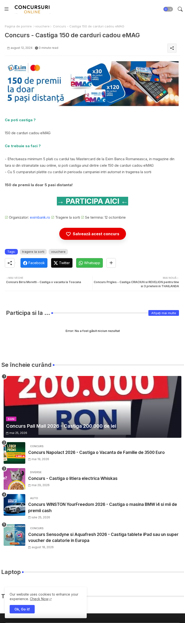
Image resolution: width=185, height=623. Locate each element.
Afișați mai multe (163, 313)
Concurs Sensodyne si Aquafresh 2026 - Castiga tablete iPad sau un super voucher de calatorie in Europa (103, 537)
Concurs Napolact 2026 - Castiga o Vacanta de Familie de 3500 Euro (96, 452)
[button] (168, 9)
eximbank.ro (40, 217)
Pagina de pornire (18, 26)
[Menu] (6, 9)
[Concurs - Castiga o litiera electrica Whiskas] (14, 479)
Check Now (39, 599)
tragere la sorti (33, 252)
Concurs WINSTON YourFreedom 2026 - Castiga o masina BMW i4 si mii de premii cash (102, 507)
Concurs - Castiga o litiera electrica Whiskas (73, 478)
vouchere (42, 26)
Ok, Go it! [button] (22, 609)
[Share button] (111, 263)
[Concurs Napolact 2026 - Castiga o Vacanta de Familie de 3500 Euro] (14, 453)
